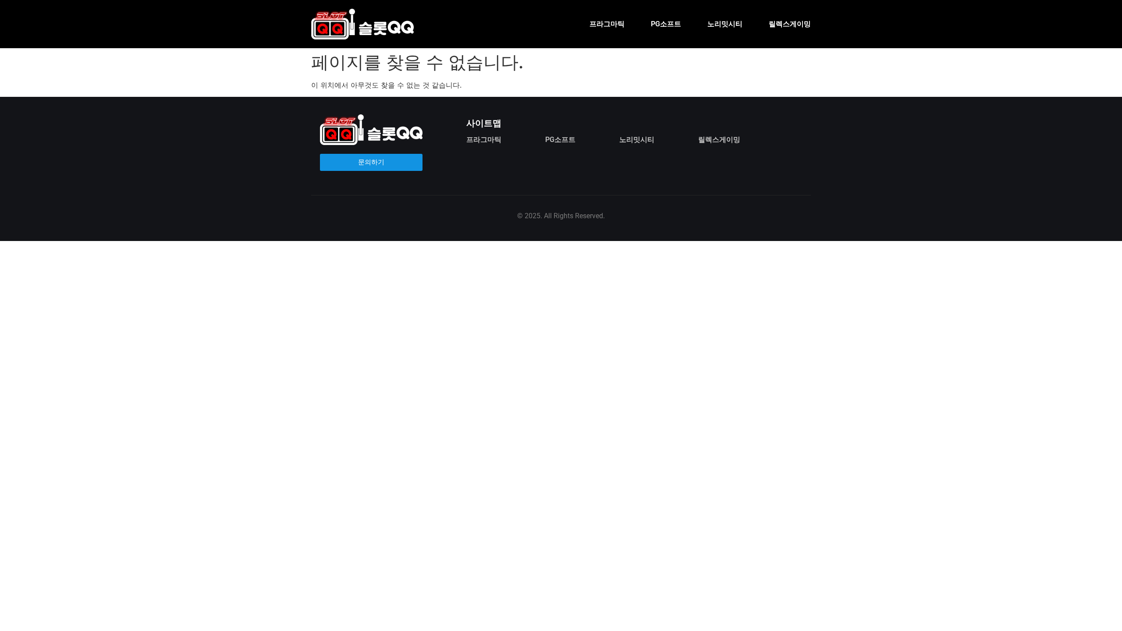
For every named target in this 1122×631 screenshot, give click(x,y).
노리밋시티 (724, 24)
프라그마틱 (607, 24)
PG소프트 (666, 24)
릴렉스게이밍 (790, 24)
